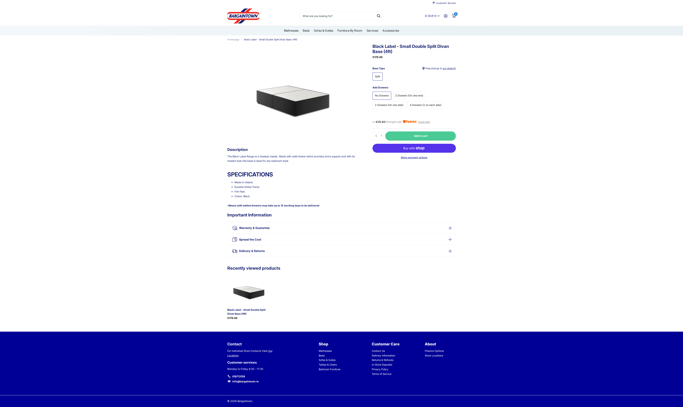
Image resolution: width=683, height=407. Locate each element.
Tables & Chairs (328, 364)
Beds (306, 30)
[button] (382, 133)
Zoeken (379, 15)
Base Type (414, 68)
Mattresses (291, 30)
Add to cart (420, 135)
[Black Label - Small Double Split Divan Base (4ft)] (249, 289)
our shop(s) (449, 68)
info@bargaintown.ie (245, 381)
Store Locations (434, 355)
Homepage (233, 39)
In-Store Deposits (382, 364)
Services (372, 30)
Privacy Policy (380, 369)
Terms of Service (381, 373)
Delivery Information (383, 355)
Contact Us (378, 350)
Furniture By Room (349, 30)
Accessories (390, 30)
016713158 (238, 376)
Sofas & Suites (323, 30)
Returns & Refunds (382, 359)
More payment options (414, 157)
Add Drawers (380, 87)
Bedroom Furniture (329, 369)
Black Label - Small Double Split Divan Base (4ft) (246, 311)
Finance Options (434, 350)
